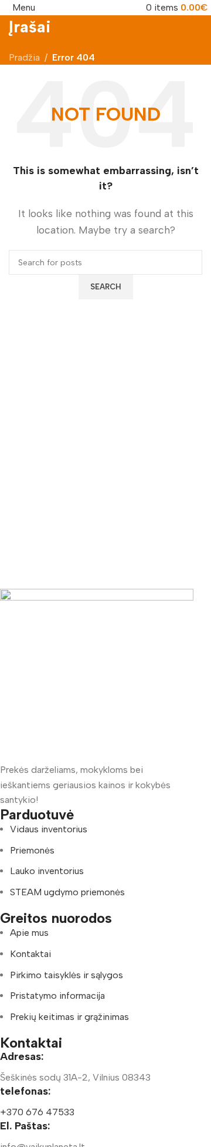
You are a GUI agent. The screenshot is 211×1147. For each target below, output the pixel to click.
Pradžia (24, 57)
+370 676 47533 (37, 1112)
